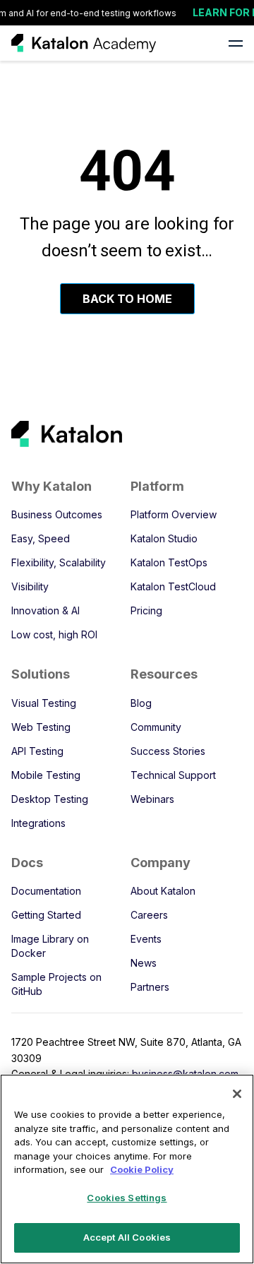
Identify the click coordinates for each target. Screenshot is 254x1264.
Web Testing (41, 727)
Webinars (152, 799)
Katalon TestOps (169, 562)
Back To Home (127, 299)
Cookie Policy (142, 1169)
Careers (149, 915)
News (144, 963)
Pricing (146, 610)
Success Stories (168, 751)
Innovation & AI (45, 610)
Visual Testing (43, 703)
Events (146, 939)
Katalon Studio (164, 538)
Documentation (46, 891)
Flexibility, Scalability (58, 562)
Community (156, 727)
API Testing (37, 751)
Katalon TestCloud (173, 586)
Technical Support (173, 775)
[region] (127, 1169)
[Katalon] (115, 434)
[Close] (237, 1093)
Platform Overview (174, 514)
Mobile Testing (45, 775)
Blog (141, 703)
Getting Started (46, 915)
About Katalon (163, 891)
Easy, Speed (40, 538)
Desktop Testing (49, 799)
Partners (150, 987)
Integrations (38, 823)
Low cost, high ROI (54, 634)
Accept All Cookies (127, 1237)
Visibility (30, 586)
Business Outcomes (56, 514)
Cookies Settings (127, 1197)
